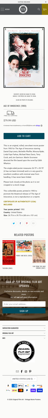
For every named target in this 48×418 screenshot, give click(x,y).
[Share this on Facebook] (20, 223)
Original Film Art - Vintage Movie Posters (26, 399)
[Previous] (5, 58)
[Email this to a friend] (33, 223)
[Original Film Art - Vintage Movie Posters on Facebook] (22, 371)
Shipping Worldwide (24, 2)
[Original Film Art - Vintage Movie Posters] (23, 9)
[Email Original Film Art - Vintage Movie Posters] (17, 371)
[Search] (39, 9)
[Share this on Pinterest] (27, 223)
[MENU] (1, 9)
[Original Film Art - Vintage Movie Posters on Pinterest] (30, 371)
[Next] (43, 58)
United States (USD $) (22, 379)
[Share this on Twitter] (14, 223)
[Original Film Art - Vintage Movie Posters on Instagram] (26, 371)
